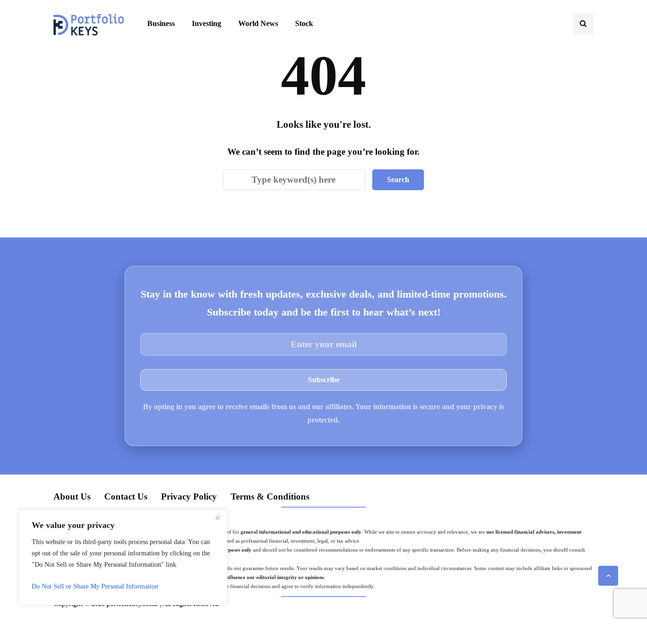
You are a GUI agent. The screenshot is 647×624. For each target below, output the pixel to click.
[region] (123, 557)
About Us (72, 496)
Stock (304, 23)
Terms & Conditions (270, 496)
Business (161, 23)
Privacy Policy (189, 496)
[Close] (217, 517)
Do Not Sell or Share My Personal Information (95, 586)
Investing (206, 23)
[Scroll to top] (608, 575)
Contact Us (125, 496)
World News (258, 23)
